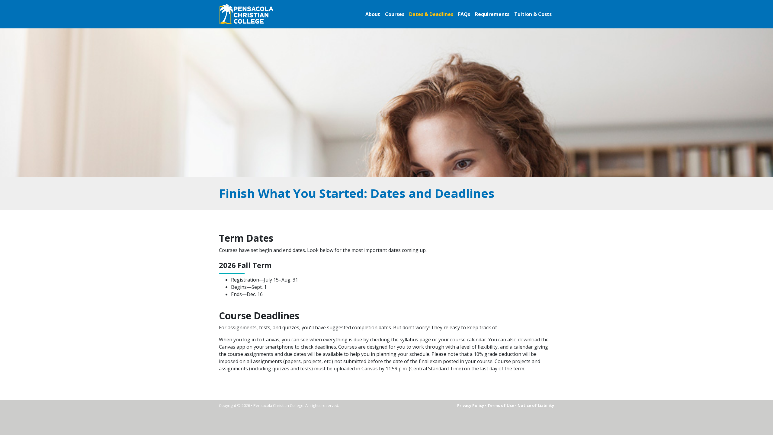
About (372, 14)
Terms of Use (500, 405)
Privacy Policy (470, 405)
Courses (394, 14)
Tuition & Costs (533, 14)
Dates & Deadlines (431, 14)
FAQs (464, 14)
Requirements (492, 14)
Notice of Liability (536, 405)
